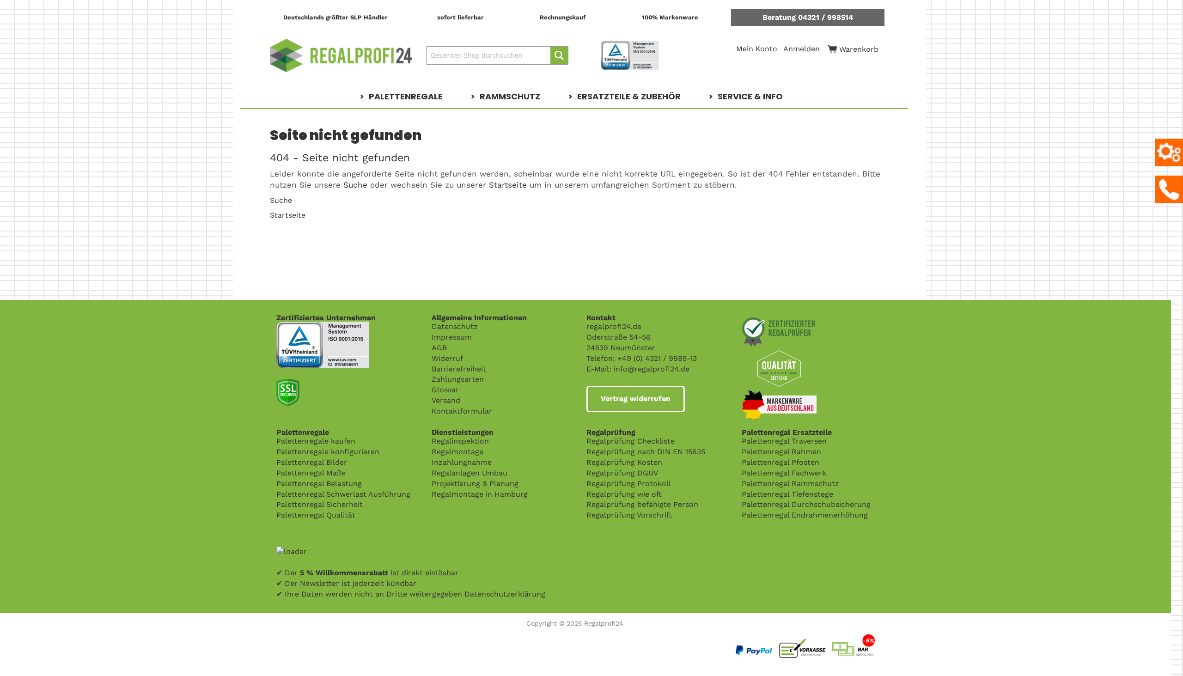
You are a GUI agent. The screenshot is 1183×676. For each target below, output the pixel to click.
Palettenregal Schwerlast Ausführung (343, 494)
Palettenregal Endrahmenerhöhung (805, 515)
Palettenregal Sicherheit (319, 504)
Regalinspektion (460, 441)
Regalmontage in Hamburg (480, 494)
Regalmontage (457, 451)
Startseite (508, 184)
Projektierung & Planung (475, 483)
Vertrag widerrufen (636, 398)
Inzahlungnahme (462, 462)
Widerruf (447, 358)
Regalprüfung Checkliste (630, 441)
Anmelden (801, 48)
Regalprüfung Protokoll (628, 483)
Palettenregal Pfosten (780, 462)
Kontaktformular (462, 411)
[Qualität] (322, 326)
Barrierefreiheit (459, 369)
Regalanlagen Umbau (469, 473)
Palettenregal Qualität (315, 515)
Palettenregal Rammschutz (790, 483)
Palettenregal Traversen (784, 441)
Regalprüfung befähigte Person (642, 504)
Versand (446, 400)
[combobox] (497, 55)
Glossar (445, 389)
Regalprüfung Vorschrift (629, 515)
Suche (355, 184)
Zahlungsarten (458, 379)
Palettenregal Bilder (311, 462)
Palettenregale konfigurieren (327, 451)
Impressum (452, 337)
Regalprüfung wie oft (624, 494)
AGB (439, 347)
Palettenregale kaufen (315, 441)
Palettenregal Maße (311, 473)
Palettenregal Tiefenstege (787, 494)
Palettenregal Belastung (319, 483)
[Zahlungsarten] (826, 635)
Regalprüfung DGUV (622, 473)
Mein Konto (756, 48)
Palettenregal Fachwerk (784, 473)
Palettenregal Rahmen (781, 451)
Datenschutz (455, 326)
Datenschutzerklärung (504, 594)
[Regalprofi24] (341, 55)
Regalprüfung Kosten (624, 462)
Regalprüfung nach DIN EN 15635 (645, 451)
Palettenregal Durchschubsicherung (806, 504)
